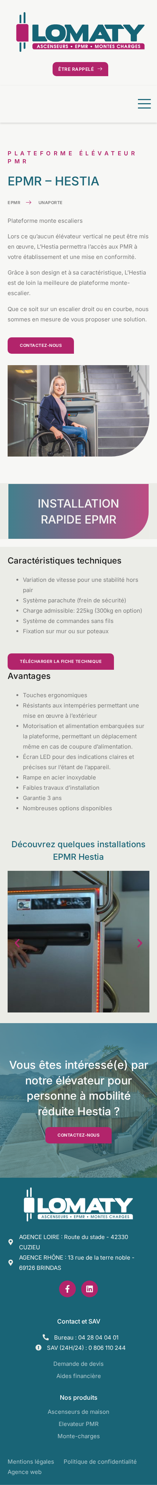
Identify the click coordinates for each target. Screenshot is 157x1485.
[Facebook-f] (67, 1289)
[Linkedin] (89, 1289)
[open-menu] (142, 104)
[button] (17, 943)
